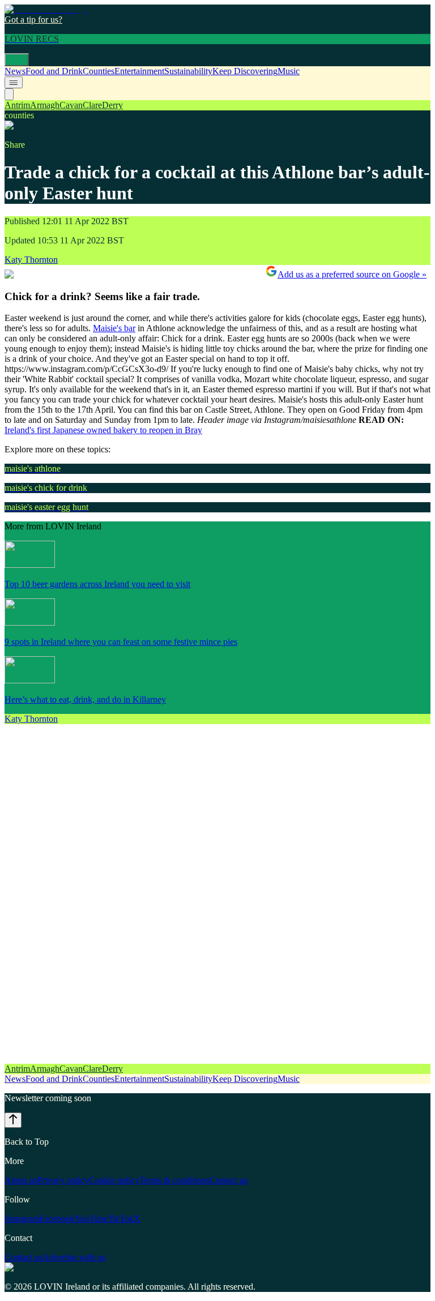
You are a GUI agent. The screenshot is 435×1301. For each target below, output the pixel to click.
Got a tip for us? (33, 19)
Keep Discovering (245, 71)
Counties (98, 71)
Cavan (71, 105)
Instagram (22, 1218)
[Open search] (9, 94)
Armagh (44, 105)
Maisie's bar (114, 328)
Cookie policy (114, 1180)
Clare (92, 105)
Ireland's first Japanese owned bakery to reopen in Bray (103, 430)
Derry (112, 105)
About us (21, 1180)
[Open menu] (17, 59)
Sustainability (188, 71)
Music (289, 71)
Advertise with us (73, 1257)
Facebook (57, 1218)
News (15, 71)
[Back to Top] (13, 1120)
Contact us (229, 1180)
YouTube (91, 1218)
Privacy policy (63, 1180)
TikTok (121, 1218)
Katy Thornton (31, 259)
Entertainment (139, 71)
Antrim (17, 105)
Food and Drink (54, 71)
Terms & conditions (174, 1180)
